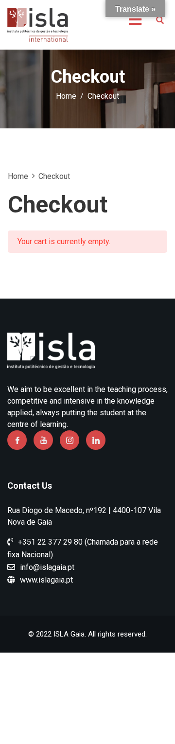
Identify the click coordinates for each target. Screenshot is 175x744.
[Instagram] (69, 440)
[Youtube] (43, 440)
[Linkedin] (95, 440)
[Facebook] (17, 440)
